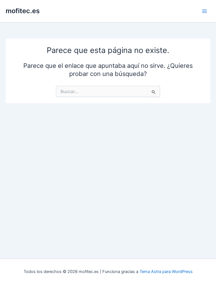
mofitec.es (23, 11)
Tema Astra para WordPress (166, 271)
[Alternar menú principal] (204, 11)
